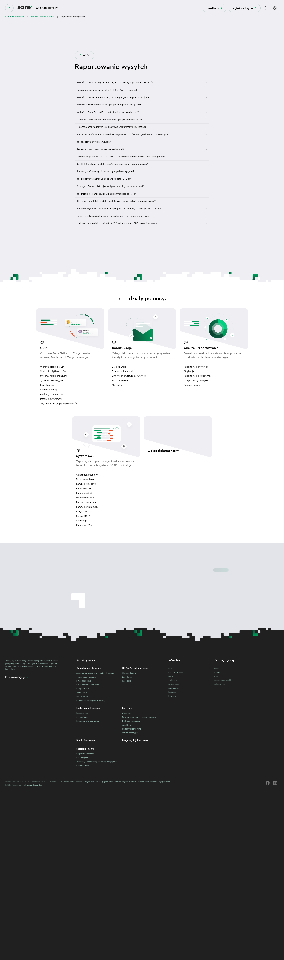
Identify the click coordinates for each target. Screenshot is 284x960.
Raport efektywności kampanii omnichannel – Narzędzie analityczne (113, 216)
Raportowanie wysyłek (196, 366)
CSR (216, 676)
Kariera (217, 672)
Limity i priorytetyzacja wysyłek (129, 375)
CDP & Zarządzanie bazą (135, 668)
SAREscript (82, 520)
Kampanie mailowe (86, 483)
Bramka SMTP (119, 366)
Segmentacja (82, 717)
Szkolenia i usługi (85, 748)
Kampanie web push (87, 506)
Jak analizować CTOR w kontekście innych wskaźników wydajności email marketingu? (122, 134)
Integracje (81, 511)
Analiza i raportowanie (42, 16)
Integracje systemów (51, 398)
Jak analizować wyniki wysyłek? (94, 141)
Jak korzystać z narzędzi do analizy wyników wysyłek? (105, 171)
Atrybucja (189, 371)
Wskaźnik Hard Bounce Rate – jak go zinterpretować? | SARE (109, 104)
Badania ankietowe (86, 502)
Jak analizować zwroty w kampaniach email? (100, 149)
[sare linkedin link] (275, 783)
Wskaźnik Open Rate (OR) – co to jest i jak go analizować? (108, 112)
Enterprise (127, 708)
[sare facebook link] (267, 783)
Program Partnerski (222, 680)
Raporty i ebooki (175, 672)
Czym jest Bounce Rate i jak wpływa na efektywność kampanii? (110, 186)
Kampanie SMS (84, 493)
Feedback (213, 8)
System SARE (86, 456)
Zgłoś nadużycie (243, 8)
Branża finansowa (85, 740)
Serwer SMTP (83, 516)
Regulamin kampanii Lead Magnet (85, 756)
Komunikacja (122, 348)
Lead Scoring (47, 385)
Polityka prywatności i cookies (108, 781)
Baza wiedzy (173, 696)
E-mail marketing (83, 681)
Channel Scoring (48, 389)
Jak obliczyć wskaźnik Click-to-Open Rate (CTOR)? (104, 178)
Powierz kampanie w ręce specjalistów (139, 717)
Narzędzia (117, 385)
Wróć (86, 55)
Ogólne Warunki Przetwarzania (135, 781)
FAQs (170, 676)
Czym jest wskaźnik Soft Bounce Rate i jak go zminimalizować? (110, 119)
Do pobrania (173, 688)
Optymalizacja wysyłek (196, 380)
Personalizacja (82, 713)
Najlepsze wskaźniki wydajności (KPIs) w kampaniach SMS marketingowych (117, 223)
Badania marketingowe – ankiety (90, 700)
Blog (170, 668)
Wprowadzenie (120, 380)
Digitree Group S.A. (33, 785)
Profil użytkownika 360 (52, 394)
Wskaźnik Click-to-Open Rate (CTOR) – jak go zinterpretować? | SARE (114, 97)
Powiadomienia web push (87, 685)
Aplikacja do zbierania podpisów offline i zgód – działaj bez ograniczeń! (97, 675)
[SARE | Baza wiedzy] (24, 8)
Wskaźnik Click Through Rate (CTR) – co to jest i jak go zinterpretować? (115, 82)
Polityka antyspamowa (160, 781)
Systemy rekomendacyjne (53, 375)
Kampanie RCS (84, 525)
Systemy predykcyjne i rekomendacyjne (131, 731)
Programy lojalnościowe (135, 740)
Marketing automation (88, 708)
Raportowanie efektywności (198, 375)
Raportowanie (83, 488)
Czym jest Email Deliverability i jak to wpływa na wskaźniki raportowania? (116, 201)
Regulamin (89, 781)
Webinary (172, 680)
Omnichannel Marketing (88, 668)
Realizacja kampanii (122, 371)
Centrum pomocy (14, 16)
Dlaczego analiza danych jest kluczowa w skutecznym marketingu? (112, 126)
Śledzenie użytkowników (53, 371)
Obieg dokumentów (87, 474)
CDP (43, 348)
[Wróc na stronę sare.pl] (9, 8)
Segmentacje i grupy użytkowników (59, 403)
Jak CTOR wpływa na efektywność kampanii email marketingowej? (112, 164)
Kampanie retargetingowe (87, 721)
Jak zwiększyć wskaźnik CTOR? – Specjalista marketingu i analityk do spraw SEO (119, 208)
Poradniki (172, 692)
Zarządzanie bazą (85, 479)
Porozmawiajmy (15, 677)
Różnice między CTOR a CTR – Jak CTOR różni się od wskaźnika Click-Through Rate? (121, 156)
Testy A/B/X (81, 692)
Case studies (173, 684)
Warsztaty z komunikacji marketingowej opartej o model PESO (96, 763)
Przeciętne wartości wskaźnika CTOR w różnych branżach (107, 89)
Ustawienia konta (85, 497)
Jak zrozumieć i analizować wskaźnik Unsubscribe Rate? (106, 193)
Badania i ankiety (193, 385)
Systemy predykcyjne (51, 380)
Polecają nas (219, 684)
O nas (216, 668)
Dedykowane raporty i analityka (131, 723)
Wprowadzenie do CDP (52, 366)
